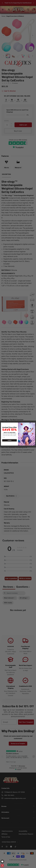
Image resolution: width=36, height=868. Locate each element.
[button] (2, 861)
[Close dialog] (34, 423)
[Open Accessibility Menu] (2, 865)
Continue (9, 440)
